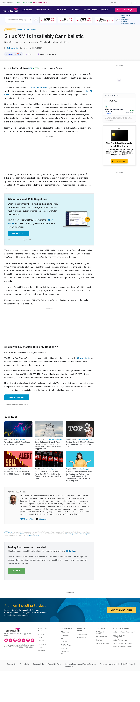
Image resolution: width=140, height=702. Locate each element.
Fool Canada (81, 637)
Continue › (16, 571)
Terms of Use (11, 664)
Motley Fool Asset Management (124, 632)
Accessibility (114, 3)
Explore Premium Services (26, 29)
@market (42, 519)
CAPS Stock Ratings (100, 632)
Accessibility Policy (54, 664)
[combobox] (18, 20)
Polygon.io (29, 647)
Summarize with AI (47, 54)
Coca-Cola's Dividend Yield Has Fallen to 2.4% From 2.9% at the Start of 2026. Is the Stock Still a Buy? (48, 475)
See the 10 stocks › (16, 397)
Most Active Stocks (125, 17)
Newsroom (42, 644)
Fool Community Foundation (122, 643)
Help (135, 3)
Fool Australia (82, 634)
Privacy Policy (24, 664)
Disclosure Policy (39, 664)
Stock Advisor (65, 635)
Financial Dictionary (102, 643)
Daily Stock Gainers (125, 20)
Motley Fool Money (65, 652)
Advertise (41, 651)
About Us (41, 634)
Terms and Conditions (107, 664)
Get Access (108, 113)
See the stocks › (18, 233)
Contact (41, 647)
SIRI (30, 68)
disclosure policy (34, 535)
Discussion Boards (102, 637)
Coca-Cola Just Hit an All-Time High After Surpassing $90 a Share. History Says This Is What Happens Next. (48, 445)
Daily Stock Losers (128, 23)
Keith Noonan (20, 439)
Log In (127, 3)
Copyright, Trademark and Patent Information (80, 664)
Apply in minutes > (119, 161)
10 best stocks (83, 358)
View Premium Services (121, 610)
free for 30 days (20, 534)
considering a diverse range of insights (77, 534)
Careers (41, 637)
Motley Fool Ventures (120, 640)
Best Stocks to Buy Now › (126, 10)
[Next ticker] (118, 19)
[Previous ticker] (36, 19)
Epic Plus (64, 642)
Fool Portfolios (66, 645)
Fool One (64, 648)
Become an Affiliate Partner (122, 647)
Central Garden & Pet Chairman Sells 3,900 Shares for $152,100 (17, 473)
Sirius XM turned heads (37, 87)
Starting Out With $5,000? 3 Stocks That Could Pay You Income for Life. (80, 444)
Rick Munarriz (12, 48)
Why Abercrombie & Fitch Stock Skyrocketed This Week (17, 443)
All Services (65, 632)
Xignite (21, 647)
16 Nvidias (70, 551)
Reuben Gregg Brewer (54, 439)
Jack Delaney (20, 469)
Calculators (99, 640)
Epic (62, 638)
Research (41, 641)
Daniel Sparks (51, 469)
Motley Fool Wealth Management (119, 636)
